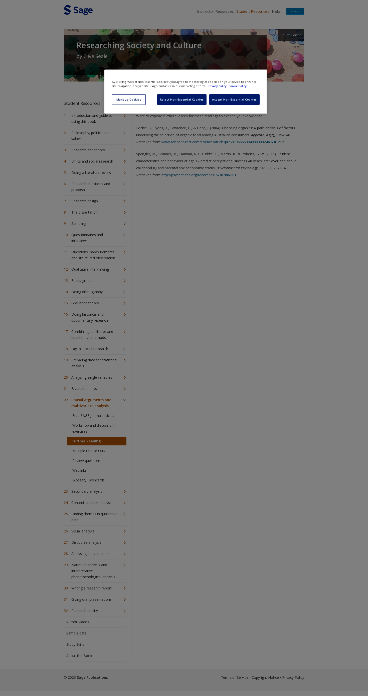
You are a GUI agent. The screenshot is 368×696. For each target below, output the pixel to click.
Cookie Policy (238, 86)
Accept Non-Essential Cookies (234, 99)
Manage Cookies (128, 99)
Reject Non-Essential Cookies (182, 99)
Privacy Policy (217, 86)
